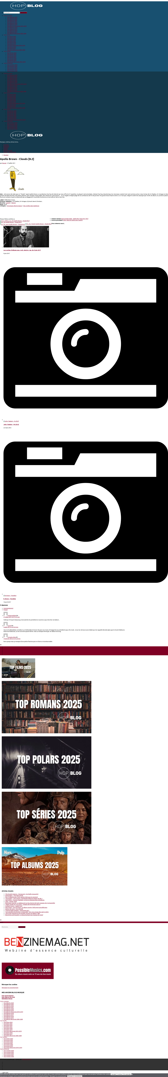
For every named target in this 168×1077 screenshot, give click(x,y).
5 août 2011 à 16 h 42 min (11, 627)
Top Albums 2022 (12, 20)
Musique (6, 155)
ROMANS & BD (8, 150)
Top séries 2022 (11, 56)
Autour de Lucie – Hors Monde (14, 909)
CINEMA (6, 147)
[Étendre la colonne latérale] (0, 644)
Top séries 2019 (11, 60)
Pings (6, 609)
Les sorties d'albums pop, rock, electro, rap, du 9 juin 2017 (22, 250)
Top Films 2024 (11, 36)
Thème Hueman (27, 1059)
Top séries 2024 (11, 53)
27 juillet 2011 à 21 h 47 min (12, 617)
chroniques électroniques (14, 206)
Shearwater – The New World (14, 895)
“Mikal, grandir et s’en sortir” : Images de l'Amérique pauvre (22, 904)
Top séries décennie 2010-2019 (16, 62)
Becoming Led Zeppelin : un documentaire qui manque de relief (24, 915)
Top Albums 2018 (12, 27)
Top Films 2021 (11, 41)
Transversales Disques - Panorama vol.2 (17, 910)
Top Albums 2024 (12, 17)
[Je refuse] (132, 1074)
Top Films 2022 (11, 39)
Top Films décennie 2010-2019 (16, 45)
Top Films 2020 (11, 42)
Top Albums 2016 (12, 30)
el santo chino (12, 637)
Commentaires (8, 608)
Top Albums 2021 (12, 21)
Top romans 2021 (12, 69)
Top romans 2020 (12, 71)
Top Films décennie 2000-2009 (16, 50)
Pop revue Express (8, 995)
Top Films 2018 (11, 47)
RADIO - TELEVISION (10, 152)
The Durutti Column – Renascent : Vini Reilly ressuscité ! (21, 894)
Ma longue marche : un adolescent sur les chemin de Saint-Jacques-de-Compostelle (30, 903)
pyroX (9, 625)
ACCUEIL (6, 144)
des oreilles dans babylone (31, 206)
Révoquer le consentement (10, 987)
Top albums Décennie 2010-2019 (17, 26)
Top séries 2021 (11, 57)
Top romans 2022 (12, 68)
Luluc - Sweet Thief (11, 901)
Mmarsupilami (12, 615)
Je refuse (119, 1074)
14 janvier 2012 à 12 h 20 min (12, 638)
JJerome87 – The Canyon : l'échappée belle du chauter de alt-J (23, 898)
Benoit (4, 163)
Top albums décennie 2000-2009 (16, 33)
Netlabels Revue (7, 998)
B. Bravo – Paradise (10, 599)
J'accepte (113, 1074)
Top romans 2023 (12, 66)
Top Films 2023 (11, 38)
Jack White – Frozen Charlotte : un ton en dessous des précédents (24, 900)
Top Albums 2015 (12, 32)
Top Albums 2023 (12, 18)
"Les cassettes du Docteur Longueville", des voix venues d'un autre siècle (27, 912)
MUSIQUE (6, 146)
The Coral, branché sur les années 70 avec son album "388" (22, 913)
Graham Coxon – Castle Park (13, 906)
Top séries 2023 (11, 54)
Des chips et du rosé (8, 997)
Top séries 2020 (11, 59)
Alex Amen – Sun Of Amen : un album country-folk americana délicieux (26, 907)
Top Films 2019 (11, 44)
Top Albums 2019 (12, 24)
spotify (8, 203)
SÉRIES (6, 149)
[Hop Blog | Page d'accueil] (22, 9)
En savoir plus (127, 1074)
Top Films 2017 (11, 48)
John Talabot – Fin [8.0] (11, 424)
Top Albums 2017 (12, 29)
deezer (14, 203)
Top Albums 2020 (12, 23)
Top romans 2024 (12, 65)
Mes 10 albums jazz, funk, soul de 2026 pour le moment (21, 897)
